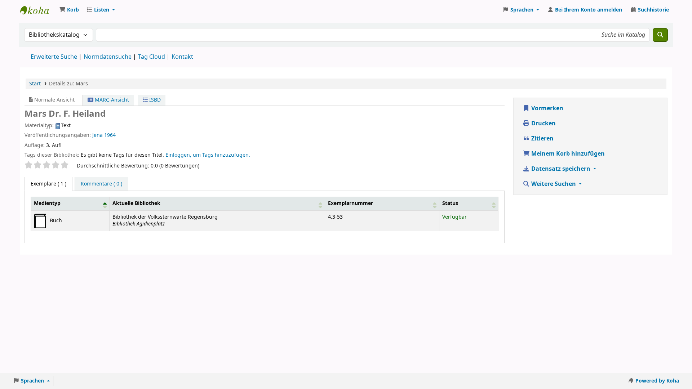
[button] (69, 10)
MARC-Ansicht (111, 100)
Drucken (543, 123)
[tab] (101, 184)
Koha (38, 10)
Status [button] (450, 203)
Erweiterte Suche (54, 57)
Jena (97, 135)
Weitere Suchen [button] (553, 184)
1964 (110, 135)
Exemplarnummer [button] (350, 203)
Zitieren (542, 138)
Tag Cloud (151, 57)
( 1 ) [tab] (48, 184)
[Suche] (660, 35)
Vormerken (546, 108)
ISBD (154, 100)
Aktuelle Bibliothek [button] (136, 203)
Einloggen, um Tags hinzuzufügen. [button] (207, 155)
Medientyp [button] (47, 203)
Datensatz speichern (561, 169)
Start (35, 84)
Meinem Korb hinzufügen (567, 153)
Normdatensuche (108, 57)
